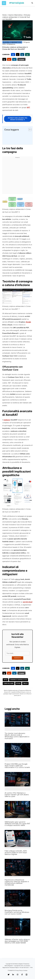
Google (28, 322)
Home (4, 15)
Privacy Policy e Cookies (21, 970)
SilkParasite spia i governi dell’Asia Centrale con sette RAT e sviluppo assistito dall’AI (17, 823)
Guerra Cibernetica (15, 15)
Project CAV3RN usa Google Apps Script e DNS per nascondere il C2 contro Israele (17, 765)
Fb (13, 55)
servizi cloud (27, 602)
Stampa (21, 59)
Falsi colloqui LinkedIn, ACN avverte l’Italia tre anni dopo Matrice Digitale (16, 852)
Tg (14, 59)
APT (28, 107)
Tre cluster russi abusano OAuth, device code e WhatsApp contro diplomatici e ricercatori (17, 735)
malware (7, 420)
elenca (17, 579)
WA (27, 55)
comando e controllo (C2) (18, 679)
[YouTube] (26, 975)
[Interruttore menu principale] (4, 3)
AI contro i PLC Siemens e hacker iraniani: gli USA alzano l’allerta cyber (17, 794)
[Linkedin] (13, 975)
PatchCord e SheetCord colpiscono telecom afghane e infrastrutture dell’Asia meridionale (17, 882)
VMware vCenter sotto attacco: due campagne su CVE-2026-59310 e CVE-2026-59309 (17, 941)
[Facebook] (22, 975)
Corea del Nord (9, 683)
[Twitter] (8, 975)
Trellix (25, 683)
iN (22, 55)
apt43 (5, 679)
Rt (9, 59)
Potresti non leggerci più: (17, 119)
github (18, 683)
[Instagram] (17, 975)
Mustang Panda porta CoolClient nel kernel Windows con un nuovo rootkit (17, 912)
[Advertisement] (17, 176)
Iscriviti (17, 658)
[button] (32, 3)
